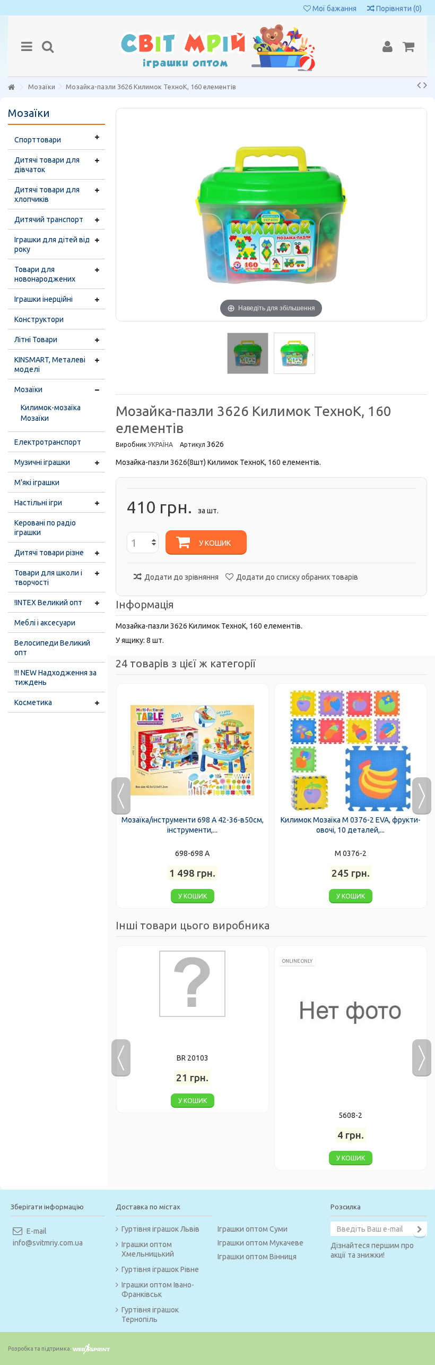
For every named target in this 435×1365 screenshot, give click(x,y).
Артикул (192, 444)
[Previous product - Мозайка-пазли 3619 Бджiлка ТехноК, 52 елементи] (419, 85)
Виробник (131, 444)
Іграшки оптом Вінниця (257, 1256)
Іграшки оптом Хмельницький (147, 1249)
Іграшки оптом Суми (253, 1229)
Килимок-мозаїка (51, 407)
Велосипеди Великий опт (52, 648)
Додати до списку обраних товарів (297, 577)
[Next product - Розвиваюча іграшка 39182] (425, 85)
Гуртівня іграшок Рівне (160, 1269)
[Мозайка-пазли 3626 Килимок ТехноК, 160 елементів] (248, 353)
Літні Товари (35, 339)
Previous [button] (120, 796)
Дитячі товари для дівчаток (47, 165)
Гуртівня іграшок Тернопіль (150, 1314)
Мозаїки (28, 389)
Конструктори (39, 319)
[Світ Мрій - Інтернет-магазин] (217, 46)
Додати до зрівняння (181, 577)
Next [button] (421, 796)
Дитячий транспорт (48, 219)
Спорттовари (37, 139)
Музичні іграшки (42, 462)
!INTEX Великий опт (48, 602)
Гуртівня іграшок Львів (160, 1229)
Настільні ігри (38, 502)
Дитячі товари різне (49, 552)
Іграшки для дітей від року (52, 244)
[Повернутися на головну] (11, 87)
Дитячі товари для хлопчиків (47, 194)
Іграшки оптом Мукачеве (260, 1243)
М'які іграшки (36, 482)
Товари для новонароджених (44, 274)
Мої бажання (333, 8)
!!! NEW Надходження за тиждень (55, 677)
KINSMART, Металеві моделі (49, 364)
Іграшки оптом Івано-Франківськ (157, 1290)
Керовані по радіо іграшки (45, 528)
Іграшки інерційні (43, 299)
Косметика (33, 702)
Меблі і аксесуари (44, 622)
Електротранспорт (47, 442)
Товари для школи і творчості (48, 578)
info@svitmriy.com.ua (48, 1243)
